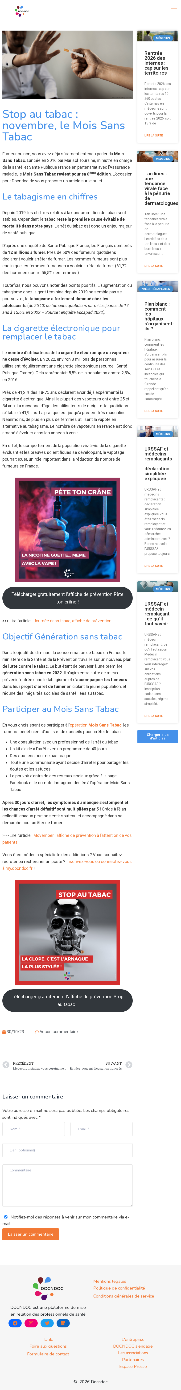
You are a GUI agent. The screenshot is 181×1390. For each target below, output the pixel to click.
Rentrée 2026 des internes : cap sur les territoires (156, 63)
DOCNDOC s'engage (133, 1346)
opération (96, 725)
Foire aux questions (48, 1346)
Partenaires (133, 1359)
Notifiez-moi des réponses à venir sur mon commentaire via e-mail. (65, 1220)
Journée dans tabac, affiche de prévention (72, 620)
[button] (157, 736)
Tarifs (48, 1339)
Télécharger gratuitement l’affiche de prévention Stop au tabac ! (67, 1000)
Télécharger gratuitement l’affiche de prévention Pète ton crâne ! (67, 598)
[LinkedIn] (63, 1323)
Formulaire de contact (48, 1354)
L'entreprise (133, 1339)
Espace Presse (133, 1366)
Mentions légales (109, 1281)
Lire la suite (153, 135)
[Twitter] (47, 1323)
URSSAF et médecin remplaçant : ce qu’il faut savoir (156, 614)
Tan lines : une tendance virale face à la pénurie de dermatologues (161, 188)
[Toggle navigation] (174, 10)
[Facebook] (15, 1323)
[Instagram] (31, 1323)
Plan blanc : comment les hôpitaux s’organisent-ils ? (159, 316)
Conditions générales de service (123, 1296)
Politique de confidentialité (119, 1288)
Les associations (133, 1353)
